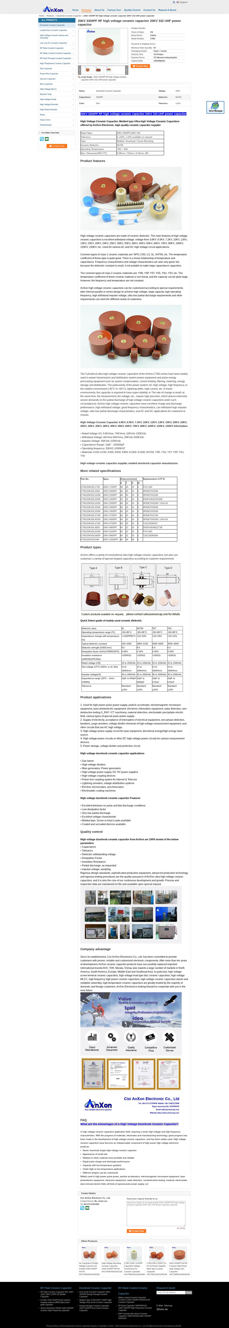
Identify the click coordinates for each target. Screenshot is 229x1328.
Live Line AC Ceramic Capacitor (53, 43)
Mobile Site (163, 1309)
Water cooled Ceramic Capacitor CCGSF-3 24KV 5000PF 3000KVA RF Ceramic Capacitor (134, 1299)
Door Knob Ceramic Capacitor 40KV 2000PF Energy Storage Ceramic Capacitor (94, 1294)
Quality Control (132, 10)
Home (75, 10)
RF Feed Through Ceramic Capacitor (55, 58)
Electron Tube (46, 94)
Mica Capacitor (46, 84)
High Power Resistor (48, 110)
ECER (178, 1326)
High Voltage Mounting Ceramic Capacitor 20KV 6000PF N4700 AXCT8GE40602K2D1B (112, 1267)
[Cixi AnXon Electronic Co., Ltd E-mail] (87, 1208)
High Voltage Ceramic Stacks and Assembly (54, 36)
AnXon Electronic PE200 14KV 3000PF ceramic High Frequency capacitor (57, 1309)
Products (86, 10)
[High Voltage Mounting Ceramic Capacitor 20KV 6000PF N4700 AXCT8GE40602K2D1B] (112, 1254)
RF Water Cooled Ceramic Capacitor (55, 53)
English (183, 2)
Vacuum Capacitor (47, 79)
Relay (42, 115)
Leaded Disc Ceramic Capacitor (53, 30)
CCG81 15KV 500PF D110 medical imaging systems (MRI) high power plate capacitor (55, 1302)
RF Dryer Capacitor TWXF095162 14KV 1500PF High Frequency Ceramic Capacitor (135, 1308)
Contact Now (142, 66)
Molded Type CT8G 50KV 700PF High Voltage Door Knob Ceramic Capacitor (95, 1301)
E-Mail (160, 1305)
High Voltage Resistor (49, 104)
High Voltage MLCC (48, 89)
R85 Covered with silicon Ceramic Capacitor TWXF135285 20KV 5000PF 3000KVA (134, 1316)
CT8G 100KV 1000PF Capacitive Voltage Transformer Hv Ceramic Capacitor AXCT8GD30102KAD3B (134, 1269)
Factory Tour (114, 10)
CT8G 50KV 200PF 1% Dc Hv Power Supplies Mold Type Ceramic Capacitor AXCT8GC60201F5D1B (157, 1269)
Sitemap (168, 1305)
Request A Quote (167, 10)
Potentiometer (46, 125)
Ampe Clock (45, 120)
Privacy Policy (52, 1326)
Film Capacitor (46, 69)
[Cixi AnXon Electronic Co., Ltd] (174, 2)
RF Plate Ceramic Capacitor (52, 48)
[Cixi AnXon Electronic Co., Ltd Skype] (82, 1208)
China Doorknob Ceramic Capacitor (75, 1326)
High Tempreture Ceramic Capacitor (55, 63)
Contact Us (149, 10)
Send (188, 1293)
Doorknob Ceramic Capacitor (69, 16)
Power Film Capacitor (49, 74)
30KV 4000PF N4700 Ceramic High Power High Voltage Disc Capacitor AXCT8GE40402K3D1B (179, 1269)
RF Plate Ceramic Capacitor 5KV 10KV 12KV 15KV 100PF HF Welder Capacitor (57, 1294)
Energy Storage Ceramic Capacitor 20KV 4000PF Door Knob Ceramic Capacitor (94, 1308)
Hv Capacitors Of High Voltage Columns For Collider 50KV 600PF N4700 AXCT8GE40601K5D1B (89, 1269)
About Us (99, 10)
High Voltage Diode (48, 99)
